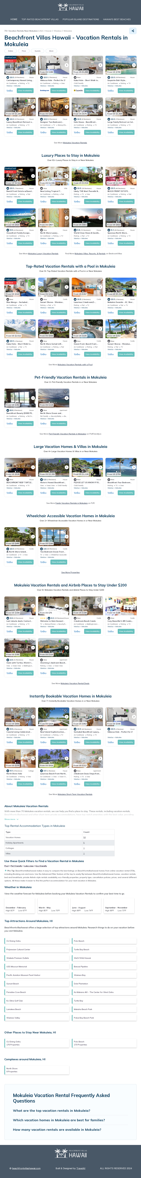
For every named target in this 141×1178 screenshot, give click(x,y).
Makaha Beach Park (83, 1009)
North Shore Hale (14, 774)
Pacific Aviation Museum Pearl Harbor (23, 975)
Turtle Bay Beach (81, 949)
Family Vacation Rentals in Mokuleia (71, 503)
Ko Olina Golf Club (14, 1001)
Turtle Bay (78, 1001)
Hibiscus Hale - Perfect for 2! (52, 80)
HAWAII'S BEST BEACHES (117, 19)
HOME (13, 19)
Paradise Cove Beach (16, 992)
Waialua (9, 86)
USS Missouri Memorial (16, 966)
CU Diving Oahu (13, 941)
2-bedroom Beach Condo (85, 621)
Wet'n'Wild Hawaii (82, 958)
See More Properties (70, 572)
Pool (6, 866)
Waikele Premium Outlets (17, 958)
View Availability (25, 91)
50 (84, 837)
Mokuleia (17, 86)
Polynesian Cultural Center (18, 949)
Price (24, 51)
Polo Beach (79, 941)
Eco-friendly (41, 866)
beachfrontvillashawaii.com (26, 1168)
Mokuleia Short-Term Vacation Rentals (75, 794)
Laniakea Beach (13, 1009)
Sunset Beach (12, 983)
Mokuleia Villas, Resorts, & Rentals (90, 253)
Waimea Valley (13, 1018)
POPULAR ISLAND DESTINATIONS (81, 19)
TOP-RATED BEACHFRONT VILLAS (40, 19)
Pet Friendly (16, 866)
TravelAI (80, 1168)
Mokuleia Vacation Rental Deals (75, 683)
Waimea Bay (80, 975)
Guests (37, 51)
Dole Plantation (81, 983)
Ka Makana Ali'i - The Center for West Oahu (94, 992)
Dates (10, 51)
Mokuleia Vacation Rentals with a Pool (75, 364)
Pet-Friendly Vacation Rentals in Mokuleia (67, 434)
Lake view (29, 866)
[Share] (133, 31)
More (51, 51)
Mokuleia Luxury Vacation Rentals (43, 253)
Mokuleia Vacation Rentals (75, 142)
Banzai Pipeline (81, 966)
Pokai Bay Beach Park (84, 1018)
